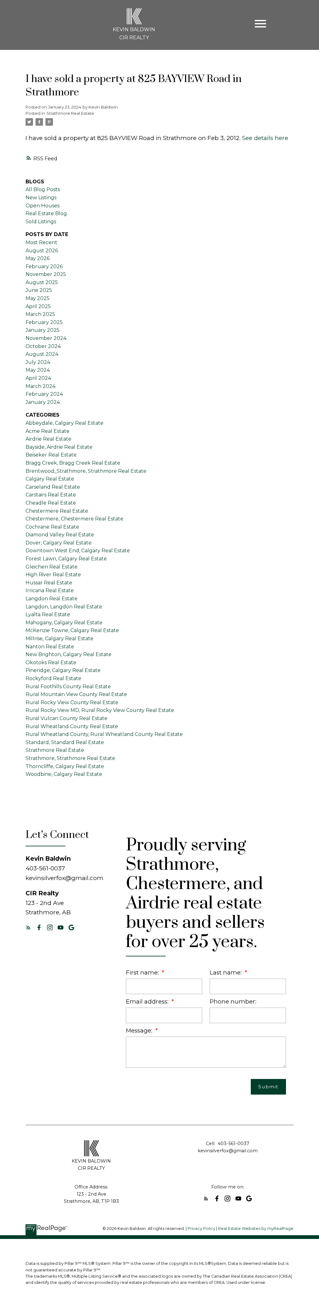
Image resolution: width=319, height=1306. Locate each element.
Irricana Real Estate (50, 590)
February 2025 (44, 322)
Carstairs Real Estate (51, 495)
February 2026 (44, 266)
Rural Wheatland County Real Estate (72, 726)
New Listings (41, 198)
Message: (140, 1030)
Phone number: (233, 1001)
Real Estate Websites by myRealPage (255, 1228)
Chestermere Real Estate (57, 511)
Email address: (148, 1001)
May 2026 (38, 258)
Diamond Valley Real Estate (60, 535)
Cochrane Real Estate (52, 527)
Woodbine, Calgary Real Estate (64, 774)
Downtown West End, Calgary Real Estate (78, 551)
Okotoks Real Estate (51, 662)
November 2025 (46, 274)
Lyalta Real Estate (48, 614)
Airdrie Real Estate (48, 439)
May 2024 (38, 370)
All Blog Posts (43, 189)
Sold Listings (41, 222)
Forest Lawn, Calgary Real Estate (66, 559)
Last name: (226, 972)
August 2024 (42, 354)
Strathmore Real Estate (70, 113)
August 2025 (42, 282)
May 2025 (38, 298)
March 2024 (40, 386)
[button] (28, 928)
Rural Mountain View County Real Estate (76, 694)
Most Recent (41, 242)
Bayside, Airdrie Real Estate (59, 447)
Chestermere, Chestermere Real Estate (74, 519)
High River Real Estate (53, 575)
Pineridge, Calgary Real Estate (63, 670)
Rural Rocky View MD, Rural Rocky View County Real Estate (100, 710)
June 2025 (39, 290)
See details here (265, 138)
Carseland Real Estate (53, 487)
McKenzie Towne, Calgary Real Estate (72, 630)
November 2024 (46, 338)
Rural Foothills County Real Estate (68, 686)
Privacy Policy (201, 1228)
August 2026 (42, 251)
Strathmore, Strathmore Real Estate (70, 758)
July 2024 (38, 362)
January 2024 (43, 402)
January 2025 (43, 330)
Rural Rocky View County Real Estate (72, 702)
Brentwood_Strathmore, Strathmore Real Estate (86, 471)
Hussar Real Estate (49, 583)
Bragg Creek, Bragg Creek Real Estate (73, 463)
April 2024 (38, 378)
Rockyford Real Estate (53, 678)
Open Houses (43, 206)
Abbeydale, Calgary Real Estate (64, 423)
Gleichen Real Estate (52, 567)
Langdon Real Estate (52, 599)
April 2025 (38, 306)
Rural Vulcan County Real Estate (66, 718)
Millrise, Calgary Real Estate (59, 638)
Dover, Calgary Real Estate (59, 543)
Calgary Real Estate (50, 479)
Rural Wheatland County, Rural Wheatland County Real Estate (104, 734)
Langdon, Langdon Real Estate (64, 607)
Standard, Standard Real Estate (65, 742)
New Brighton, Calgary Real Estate (69, 654)
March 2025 (40, 314)
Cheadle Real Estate (51, 503)
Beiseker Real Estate (51, 455)
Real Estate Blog (46, 213)
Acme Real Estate (47, 431)
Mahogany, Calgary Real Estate (64, 623)
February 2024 (44, 394)
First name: (143, 972)
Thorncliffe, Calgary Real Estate (65, 766)
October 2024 (43, 346)
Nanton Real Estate (50, 647)
